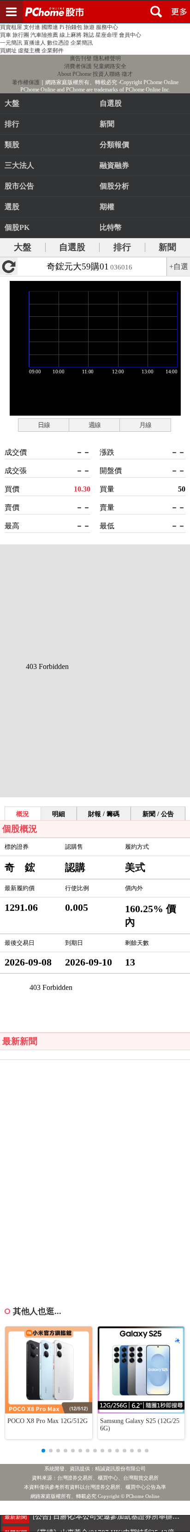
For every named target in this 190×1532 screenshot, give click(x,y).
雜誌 (88, 35)
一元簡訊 (11, 43)
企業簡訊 (82, 43)
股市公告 (19, 186)
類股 (12, 145)
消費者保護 (78, 66)
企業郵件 (53, 50)
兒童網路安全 (109, 66)
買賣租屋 (11, 27)
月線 (145, 425)
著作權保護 (26, 82)
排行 (12, 124)
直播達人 (35, 43)
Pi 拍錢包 (70, 27)
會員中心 (130, 35)
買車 (5, 35)
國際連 (50, 27)
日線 (44, 425)
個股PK (17, 227)
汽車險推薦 (44, 35)
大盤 (12, 103)
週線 (95, 425)
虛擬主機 (29, 50)
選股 (12, 207)
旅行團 (20, 35)
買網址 (8, 50)
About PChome (74, 74)
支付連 (32, 27)
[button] (43, 1450)
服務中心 (107, 27)
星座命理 (106, 35)
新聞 (167, 247)
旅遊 (89, 27)
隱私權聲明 (107, 58)
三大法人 (19, 165)
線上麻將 (70, 35)
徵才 (127, 74)
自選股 (72, 247)
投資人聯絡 (106, 74)
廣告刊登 (81, 58)
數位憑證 (58, 43)
